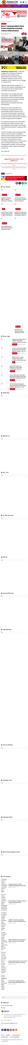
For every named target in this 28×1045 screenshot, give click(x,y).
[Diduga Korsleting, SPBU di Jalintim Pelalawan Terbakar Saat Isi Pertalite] (7, 193)
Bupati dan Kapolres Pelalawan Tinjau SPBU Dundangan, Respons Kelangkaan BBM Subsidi (21, 214)
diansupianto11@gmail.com (11, 1023)
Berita (3, 209)
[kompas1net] (9, 2)
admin (2, 33)
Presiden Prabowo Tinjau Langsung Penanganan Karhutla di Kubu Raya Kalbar (17, 885)
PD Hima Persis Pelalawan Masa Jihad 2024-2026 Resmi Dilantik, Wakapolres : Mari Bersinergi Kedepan (20, 331)
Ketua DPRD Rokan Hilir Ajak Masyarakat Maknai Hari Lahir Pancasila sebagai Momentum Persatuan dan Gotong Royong (7, 228)
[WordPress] (10, 1030)
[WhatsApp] (25, 183)
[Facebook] (17, 183)
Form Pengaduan (14, 1037)
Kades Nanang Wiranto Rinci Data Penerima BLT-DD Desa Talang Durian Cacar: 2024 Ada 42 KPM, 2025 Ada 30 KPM (17, 961)
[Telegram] (22, 183)
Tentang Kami (16, 1035)
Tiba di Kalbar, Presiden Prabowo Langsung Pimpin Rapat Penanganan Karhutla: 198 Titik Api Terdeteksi (17, 901)
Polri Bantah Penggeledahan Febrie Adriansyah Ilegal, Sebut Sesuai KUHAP (16, 981)
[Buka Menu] (23, 2)
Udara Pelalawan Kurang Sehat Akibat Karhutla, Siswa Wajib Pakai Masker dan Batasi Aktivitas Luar (17, 940)
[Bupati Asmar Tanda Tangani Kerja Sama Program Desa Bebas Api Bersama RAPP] (7, 207)
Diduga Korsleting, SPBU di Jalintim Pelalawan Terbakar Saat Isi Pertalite (6, 199)
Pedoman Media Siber (7, 1005)
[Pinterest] (8, 1030)
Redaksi (3, 1008)
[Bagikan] (25, 34)
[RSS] (16, 1030)
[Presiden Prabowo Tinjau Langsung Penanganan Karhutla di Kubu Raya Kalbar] (4, 886)
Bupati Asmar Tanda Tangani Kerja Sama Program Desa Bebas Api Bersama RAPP (7, 214)
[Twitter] (19, 183)
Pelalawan (4, 23)
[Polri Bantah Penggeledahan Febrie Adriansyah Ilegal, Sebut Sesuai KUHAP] (4, 982)
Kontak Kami (4, 1037)
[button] (21, 2)
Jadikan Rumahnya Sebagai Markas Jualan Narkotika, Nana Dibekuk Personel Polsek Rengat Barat (17, 920)
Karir (2, 1035)
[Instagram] (13, 1030)
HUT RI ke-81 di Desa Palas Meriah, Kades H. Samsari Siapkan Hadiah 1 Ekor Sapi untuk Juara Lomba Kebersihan (21, 199)
